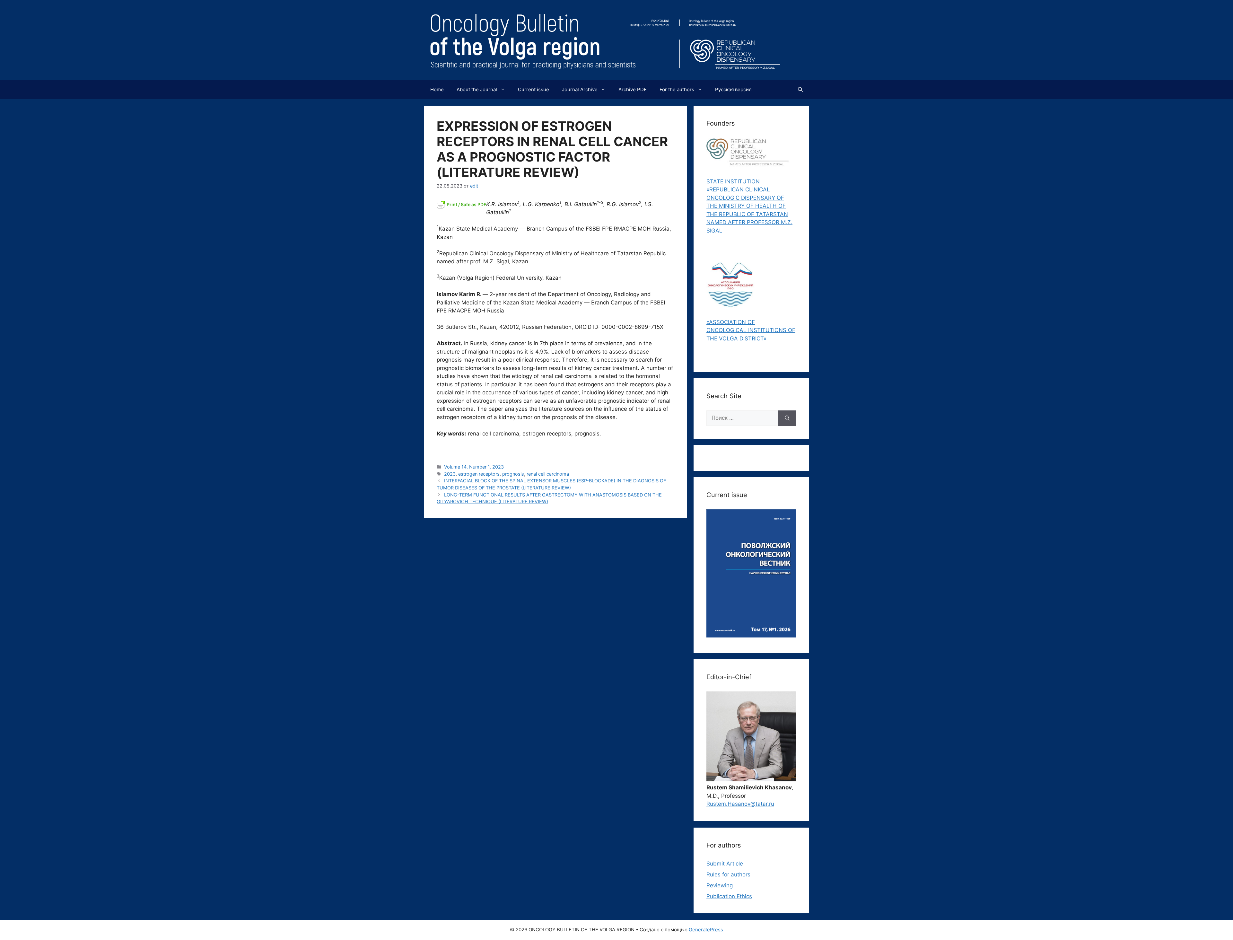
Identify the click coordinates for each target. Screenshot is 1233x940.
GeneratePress (706, 930)
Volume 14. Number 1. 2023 (474, 467)
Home (437, 89)
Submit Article (724, 863)
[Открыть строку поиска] (800, 89)
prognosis (513, 474)
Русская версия (733, 89)
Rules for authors (728, 874)
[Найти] (787, 418)
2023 (450, 474)
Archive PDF (632, 89)
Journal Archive (580, 89)
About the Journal (477, 89)
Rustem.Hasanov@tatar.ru (740, 804)
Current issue (533, 89)
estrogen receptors (479, 474)
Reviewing (719, 885)
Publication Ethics (729, 896)
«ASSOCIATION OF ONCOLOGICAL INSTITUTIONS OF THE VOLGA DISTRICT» (750, 330)
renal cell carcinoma (548, 474)
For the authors (677, 89)
